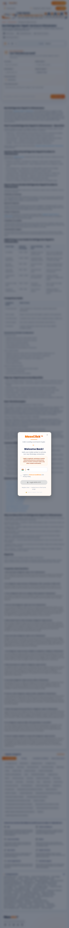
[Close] (47, 435)
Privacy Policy (27, 476)
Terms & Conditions (35, 475)
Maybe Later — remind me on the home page (34, 488)
